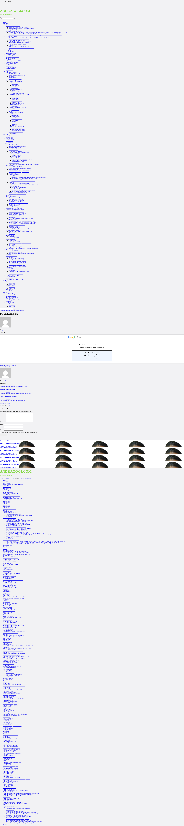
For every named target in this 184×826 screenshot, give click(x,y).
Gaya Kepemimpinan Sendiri (18, 130)
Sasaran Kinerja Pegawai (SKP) (13, 241)
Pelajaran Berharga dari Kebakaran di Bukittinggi (14, 686)
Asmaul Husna (12, 270)
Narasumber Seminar (10, 285)
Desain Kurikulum (20, 310)
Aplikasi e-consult (10, 139)
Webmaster (5, 23)
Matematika (8, 301)
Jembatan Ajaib (15, 98)
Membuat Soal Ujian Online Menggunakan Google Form (19, 816)
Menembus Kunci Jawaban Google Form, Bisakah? (17, 819)
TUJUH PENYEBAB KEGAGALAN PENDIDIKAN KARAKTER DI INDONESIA (26, 533)
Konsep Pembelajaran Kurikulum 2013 (17, 194)
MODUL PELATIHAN (11, 72)
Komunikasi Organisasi (11, 67)
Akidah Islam (12, 268)
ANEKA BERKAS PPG (11, 219)
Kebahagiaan (14, 117)
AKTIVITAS (6, 280)
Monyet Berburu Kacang (14, 204)
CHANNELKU (6, 560)
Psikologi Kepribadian (11, 53)
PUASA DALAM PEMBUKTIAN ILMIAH (16, 531)
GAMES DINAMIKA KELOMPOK (17, 107)
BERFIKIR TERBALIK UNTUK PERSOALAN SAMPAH (20, 520)
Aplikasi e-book (9, 137)
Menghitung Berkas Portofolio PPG (17, 225)
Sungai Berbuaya (15, 102)
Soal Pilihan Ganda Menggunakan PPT (20, 152)
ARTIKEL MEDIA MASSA (12, 36)
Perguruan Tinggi (10, 235)
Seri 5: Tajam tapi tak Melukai (15, 263)
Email (2, 427)
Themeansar (28, 478)
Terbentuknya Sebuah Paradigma (16, 200)
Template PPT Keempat (17, 157)
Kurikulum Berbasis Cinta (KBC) (13, 275)
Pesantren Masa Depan (14, 169)
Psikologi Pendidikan (10, 51)
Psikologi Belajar (12, 175)
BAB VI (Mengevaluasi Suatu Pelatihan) (10, 450)
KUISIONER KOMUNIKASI (16, 132)
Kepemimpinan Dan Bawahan (18, 129)
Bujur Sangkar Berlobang (17, 97)
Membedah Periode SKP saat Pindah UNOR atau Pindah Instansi (23, 248)
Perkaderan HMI (9, 254)
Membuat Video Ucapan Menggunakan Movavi (14, 653)
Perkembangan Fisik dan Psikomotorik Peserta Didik (23, 181)
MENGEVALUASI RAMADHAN (14, 525)
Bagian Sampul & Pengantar (6, 440)
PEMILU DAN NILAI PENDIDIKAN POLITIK (17, 529)
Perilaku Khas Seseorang (17, 128)
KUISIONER (9, 111)
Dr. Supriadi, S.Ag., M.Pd (11, 446)
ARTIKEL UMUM (7, 545)
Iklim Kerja (5, 589)
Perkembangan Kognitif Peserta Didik (20, 179)
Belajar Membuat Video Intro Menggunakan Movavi (18, 808)
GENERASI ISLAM (8, 586)
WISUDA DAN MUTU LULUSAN (17, 44)
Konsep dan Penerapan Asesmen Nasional (21, 191)
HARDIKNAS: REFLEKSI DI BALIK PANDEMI (18, 524)
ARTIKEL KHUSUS (8, 516)
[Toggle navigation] (0, 17)
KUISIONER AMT (7, 620)
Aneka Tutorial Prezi (13, 150)
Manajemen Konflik (10, 68)
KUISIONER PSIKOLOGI (9, 627)
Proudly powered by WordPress (7, 478)
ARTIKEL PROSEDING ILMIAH (14, 31)
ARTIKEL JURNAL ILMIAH (13, 26)
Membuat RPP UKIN (13, 226)
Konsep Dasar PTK (7, 612)
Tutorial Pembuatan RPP (14, 216)
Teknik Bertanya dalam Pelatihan (13, 64)
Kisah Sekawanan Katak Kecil (16, 199)
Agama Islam (9, 267)
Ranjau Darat (15, 84)
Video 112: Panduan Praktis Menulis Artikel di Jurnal (21, 231)
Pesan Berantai (15, 106)
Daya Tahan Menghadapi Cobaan (10, 564)
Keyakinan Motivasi (7, 608)
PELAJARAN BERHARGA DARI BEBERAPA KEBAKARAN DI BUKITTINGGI (29, 37)
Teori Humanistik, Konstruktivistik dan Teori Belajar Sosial (25, 185)
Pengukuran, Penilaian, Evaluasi (19, 187)
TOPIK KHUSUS (7, 59)
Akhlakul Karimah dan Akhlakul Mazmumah (19, 271)
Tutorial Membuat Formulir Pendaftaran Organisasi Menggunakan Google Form (21, 793)
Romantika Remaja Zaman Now (16, 274)
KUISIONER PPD (7, 626)
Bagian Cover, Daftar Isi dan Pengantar (9, 443)
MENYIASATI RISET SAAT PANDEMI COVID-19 (21, 48)
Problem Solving (9, 70)
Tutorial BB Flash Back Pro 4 (12, 196)
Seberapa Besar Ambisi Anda (9, 741)
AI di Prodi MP (12, 240)
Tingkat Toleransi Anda (8, 785)
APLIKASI (5, 134)
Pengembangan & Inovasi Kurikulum (14, 300)
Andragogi (8, 50)
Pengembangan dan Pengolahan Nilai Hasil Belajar (23, 190)
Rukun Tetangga (15, 99)
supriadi (3, 330)
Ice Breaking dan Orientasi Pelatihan (14, 61)
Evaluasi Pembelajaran (14, 186)
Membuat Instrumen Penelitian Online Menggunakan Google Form (21, 812)
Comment (2, 422)
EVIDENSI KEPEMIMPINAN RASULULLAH (20, 42)
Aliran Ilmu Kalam (13, 272)
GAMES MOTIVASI (8, 578)
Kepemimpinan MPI (10, 294)
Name (2, 424)
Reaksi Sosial (6, 733)
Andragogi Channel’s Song (12, 256)
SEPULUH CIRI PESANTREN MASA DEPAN (20, 46)
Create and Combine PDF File (15, 252)
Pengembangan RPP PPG (14, 227)
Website (2, 429)
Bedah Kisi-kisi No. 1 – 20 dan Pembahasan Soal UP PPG (22, 223)
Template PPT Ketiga (16, 156)
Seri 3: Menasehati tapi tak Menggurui (17, 261)
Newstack (21, 478)
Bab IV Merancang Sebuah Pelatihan (8, 461)
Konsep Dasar (12, 234)
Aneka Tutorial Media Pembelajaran (14, 144)
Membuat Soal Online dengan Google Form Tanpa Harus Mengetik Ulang (23, 813)
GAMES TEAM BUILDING (15, 81)
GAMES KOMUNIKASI (15, 104)
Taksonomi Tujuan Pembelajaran (16, 166)
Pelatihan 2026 (12, 284)
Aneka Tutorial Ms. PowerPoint (16, 151)
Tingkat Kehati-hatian (8, 784)
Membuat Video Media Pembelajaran (17, 146)
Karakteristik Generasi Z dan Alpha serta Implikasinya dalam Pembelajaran (28, 177)
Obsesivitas (14, 124)
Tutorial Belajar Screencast (15, 148)
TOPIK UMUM (6, 49)
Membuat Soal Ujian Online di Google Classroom (17, 815)
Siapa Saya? (5, 754)
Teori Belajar (12, 182)
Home (4, 22)
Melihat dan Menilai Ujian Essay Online (15, 811)
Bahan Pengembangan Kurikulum (8, 310)
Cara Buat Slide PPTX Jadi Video (10, 558)
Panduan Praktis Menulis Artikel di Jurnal (12, 684)
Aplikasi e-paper (9, 135)
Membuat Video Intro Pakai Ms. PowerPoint (22, 159)
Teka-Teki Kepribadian (17, 119)
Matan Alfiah (12, 306)
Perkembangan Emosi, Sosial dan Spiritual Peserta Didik (24, 178)
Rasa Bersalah (15, 120)
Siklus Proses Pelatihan (11, 63)
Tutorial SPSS (9, 195)
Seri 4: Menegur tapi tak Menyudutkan (17, 262)
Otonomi (14, 123)
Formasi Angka (15, 88)
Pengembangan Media (11, 296)
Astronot (13, 90)
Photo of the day (6, 722)
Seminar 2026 (12, 288)
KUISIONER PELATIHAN (9, 624)
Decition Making (9, 66)
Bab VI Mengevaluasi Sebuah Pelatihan (9, 447)
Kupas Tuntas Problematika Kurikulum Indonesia (20, 168)
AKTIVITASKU (7, 487)
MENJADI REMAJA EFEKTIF (10, 662)
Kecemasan (14, 125)
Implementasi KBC (13, 276)
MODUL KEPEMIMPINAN (9, 667)
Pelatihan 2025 (12, 283)
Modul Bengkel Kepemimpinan (16, 73)
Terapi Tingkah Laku (10, 58)
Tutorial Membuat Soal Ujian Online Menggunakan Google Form (18, 794)
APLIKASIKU (6, 510)
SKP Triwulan (12, 245)
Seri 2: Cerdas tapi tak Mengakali (16, 259)
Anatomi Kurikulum (4, 400)
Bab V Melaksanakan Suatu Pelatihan (8, 454)
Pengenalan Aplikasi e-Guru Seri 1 (16, 279)
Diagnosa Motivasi (7, 567)
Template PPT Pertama (17, 154)
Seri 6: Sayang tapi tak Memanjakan (17, 265)
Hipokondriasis (15, 113)
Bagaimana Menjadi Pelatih (12, 62)
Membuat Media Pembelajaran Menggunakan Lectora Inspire (25, 164)
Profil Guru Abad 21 (13, 173)
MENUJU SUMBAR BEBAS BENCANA (19, 39)
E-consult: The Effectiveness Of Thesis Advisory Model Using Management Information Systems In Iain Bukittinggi (35, 35)
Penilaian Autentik (16, 188)
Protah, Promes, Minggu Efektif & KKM (18, 213)
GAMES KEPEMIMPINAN (15, 89)
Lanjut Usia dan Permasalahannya (16, 30)
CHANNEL (6, 143)
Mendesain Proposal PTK (14, 232)
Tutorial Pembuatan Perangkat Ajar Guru (15, 210)
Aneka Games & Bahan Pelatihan (13, 197)
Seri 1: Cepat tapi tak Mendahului (16, 258)
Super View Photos (7, 764)
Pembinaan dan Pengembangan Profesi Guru (19, 172)
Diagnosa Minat (15, 115)
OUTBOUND (6, 683)
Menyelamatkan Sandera (8, 664)
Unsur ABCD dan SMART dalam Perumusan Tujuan (21, 218)
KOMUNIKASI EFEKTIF (9, 611)
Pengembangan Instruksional (12, 57)
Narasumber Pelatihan (11, 281)
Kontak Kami (6, 618)
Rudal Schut (14, 82)
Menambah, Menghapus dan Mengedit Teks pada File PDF (22, 253)
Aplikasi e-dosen (9, 142)
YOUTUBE (6, 807)
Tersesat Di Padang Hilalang (18, 103)
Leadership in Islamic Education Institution (18, 27)
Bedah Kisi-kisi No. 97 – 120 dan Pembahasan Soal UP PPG (22, 221)
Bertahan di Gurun (16, 95)
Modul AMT (11, 76)
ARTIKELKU (6, 546)
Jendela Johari (15, 133)
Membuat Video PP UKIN (15, 147)
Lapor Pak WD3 (9, 138)
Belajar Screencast (10, 810)
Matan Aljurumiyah (13, 303)
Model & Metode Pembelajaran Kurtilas (18, 192)
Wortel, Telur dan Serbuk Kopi (16, 201)
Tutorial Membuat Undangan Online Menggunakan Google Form (18, 795)
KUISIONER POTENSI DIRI (16, 112)
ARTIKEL (5, 24)
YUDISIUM (11, 45)
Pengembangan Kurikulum (12, 297)
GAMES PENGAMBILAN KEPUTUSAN (19, 94)
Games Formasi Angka (14, 206)
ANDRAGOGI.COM (15, 11)
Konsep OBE (12, 236)
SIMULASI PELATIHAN (9, 757)
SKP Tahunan (12, 244)
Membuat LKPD (12, 217)
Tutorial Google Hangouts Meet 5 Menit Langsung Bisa (15, 790)
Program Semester (7, 724)
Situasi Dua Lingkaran (17, 101)
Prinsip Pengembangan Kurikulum (8, 365)
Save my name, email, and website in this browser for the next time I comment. (19, 432)
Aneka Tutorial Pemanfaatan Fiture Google (15, 209)
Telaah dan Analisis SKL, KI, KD (16, 212)
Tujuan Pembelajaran (10, 55)
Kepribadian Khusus (10, 54)
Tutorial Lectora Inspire (14, 163)
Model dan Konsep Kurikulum (7, 366)
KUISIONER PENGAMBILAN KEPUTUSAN (14, 625)
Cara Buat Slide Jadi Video (18, 161)
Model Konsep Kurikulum (22, 386)
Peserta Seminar (9, 290)
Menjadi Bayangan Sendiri (18, 93)
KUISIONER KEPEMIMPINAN (16, 126)
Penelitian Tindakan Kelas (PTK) (13, 230)
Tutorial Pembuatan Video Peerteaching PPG (19, 228)
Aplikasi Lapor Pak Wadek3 (9, 509)
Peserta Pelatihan (9, 289)
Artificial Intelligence (10, 239)
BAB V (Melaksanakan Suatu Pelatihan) (10, 457)
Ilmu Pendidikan (9, 165)
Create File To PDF (13, 250)
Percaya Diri (14, 121)
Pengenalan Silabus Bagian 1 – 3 (16, 214)
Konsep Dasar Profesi (14, 174)
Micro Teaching (9, 298)
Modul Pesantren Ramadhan (15, 79)
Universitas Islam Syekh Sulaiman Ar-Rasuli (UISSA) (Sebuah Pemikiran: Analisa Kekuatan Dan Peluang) (30, 534)
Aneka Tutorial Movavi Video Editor (14, 208)
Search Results (6, 740)
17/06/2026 (2, 446)
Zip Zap (13, 108)
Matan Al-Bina (12, 305)
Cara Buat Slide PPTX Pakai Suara (20, 160)
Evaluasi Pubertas (16, 116)
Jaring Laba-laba (15, 85)
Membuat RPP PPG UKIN (9, 649)
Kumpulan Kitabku (10, 302)
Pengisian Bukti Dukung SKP (15, 247)
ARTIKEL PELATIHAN (9, 538)
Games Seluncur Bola (14, 205)
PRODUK (5, 71)
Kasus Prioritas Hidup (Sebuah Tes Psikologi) (19, 203)
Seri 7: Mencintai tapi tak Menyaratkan (17, 266)
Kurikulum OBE (9, 293)
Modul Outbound (13, 77)
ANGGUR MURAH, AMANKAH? (17, 40)
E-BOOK (5, 292)
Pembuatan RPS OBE (14, 237)
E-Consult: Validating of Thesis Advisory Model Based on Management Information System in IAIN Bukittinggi (34, 33)
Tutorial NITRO (9, 249)
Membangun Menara (16, 92)
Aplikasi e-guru (9, 141)
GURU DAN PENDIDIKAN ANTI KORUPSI (20, 41)
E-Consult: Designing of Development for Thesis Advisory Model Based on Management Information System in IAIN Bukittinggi (38, 32)
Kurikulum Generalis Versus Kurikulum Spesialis (20, 170)
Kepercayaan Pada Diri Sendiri (10, 605)
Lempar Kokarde (15, 110)
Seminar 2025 (12, 287)
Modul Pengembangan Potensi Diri (17, 75)
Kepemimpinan (9, 257)
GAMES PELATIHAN (11, 80)
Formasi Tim (14, 86)
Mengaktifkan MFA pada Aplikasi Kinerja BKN (20, 243)
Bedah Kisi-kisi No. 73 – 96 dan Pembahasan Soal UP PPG (22, 222)
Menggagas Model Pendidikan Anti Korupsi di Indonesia (21, 28)
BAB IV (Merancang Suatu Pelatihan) (9, 464)
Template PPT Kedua (16, 155)
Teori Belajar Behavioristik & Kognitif (20, 183)
